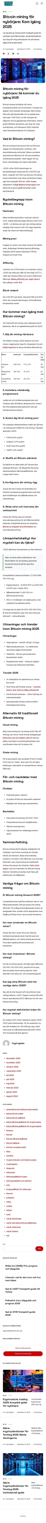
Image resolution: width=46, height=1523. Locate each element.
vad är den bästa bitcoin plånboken (21, 1222)
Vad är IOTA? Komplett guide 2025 (20, 1313)
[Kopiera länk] (18, 53)
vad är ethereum (13, 1227)
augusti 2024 (12, 1096)
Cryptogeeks (9, 49)
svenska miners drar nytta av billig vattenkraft (23, 688)
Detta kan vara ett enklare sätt (16, 737)
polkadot (10, 1197)
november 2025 (13, 1062)
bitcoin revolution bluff (16, 1147)
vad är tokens (12, 1231)
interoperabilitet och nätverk (18, 1180)
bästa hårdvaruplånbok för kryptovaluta (23, 1122)
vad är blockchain (13, 1218)
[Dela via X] (8, 53)
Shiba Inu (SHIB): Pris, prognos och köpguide (21, 1267)
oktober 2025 (12, 1066)
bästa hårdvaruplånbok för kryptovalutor (24, 1126)
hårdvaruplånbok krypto (16, 1176)
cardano (9, 1155)
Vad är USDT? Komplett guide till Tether (22, 1290)
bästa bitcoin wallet (14, 1113)
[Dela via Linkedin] (13, 53)
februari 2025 (12, 1087)
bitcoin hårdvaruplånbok (16, 1138)
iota (8, 1185)
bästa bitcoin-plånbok (15, 1117)
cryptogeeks (12, 1164)
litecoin (9, 1193)
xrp (7, 1235)
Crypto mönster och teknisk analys (21, 1159)
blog (5, 12)
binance (9, 1130)
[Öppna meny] (42, 3)
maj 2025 (10, 1083)
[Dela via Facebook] (3, 53)
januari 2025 (11, 1091)
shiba (8, 1201)
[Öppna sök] (37, 3)
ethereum (10, 1172)
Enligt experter (9, 347)
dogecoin (10, 1168)
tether (9, 1210)
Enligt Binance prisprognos (25, 184)
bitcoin (9, 1134)
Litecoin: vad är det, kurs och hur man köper (23, 1279)
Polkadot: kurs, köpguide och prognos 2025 (20, 1302)
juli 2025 (10, 1075)
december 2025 (13, 1058)
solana (9, 1206)
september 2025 (13, 1071)
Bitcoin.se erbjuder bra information (18, 526)
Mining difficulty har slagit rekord (25, 279)
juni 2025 (10, 1079)
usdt (8, 1214)
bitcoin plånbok (13, 1143)
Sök (4, 1244)
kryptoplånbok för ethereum (18, 1189)
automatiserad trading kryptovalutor (22, 1109)
